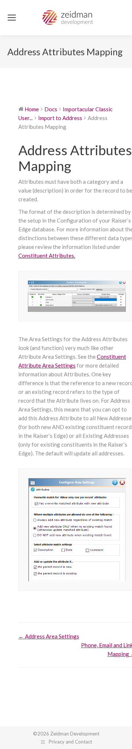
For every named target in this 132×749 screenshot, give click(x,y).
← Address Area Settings (48, 636)
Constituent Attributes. (46, 255)
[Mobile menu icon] (11, 17)
